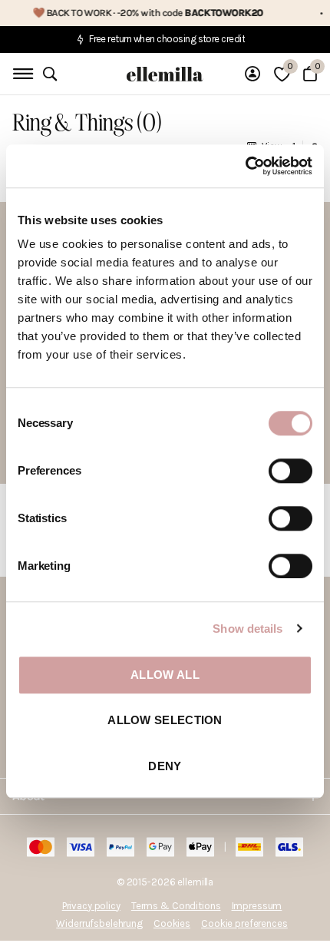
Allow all (165, 674)
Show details (247, 628)
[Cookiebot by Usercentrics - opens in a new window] (245, 166)
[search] (50, 74)
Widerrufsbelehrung (99, 923)
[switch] (290, 470)
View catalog (21, 74)
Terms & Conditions (176, 906)
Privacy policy (91, 906)
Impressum (257, 906)
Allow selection (165, 720)
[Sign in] (252, 73)
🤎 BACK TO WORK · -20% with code (139, 12)
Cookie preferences (244, 923)
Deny (164, 766)
